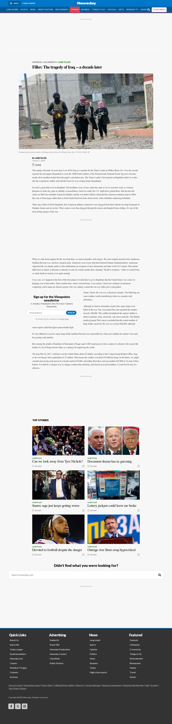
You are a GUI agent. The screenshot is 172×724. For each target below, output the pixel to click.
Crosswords (135, 649)
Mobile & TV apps (18, 667)
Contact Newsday (93, 685)
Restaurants (61, 9)
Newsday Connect (58, 654)
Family (133, 667)
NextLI (133, 677)
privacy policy (64, 319)
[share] (83, 466)
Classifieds (55, 658)
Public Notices (56, 663)
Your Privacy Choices (17, 688)
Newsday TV (132, 9)
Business (85, 9)
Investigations (45, 9)
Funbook (134, 640)
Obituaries (135, 644)
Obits (121, 9)
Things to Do (98, 9)
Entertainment (136, 658)
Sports (24, 9)
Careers (13, 663)
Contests (14, 672)
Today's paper (16, 649)
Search (144, 9)
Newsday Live (16, 658)
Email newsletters (18, 654)
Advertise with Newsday (133, 685)
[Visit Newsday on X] (18, 706)
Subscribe (14, 644)
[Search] (160, 574)
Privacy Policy (47, 685)
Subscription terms (32, 685)
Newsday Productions (60, 649)
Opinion (75, 9)
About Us (14, 640)
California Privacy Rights (64, 685)
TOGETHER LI (159, 9)
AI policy (154, 685)
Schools (112, 9)
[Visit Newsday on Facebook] (11, 706)
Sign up (71, 313)
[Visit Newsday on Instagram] (24, 706)
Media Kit (54, 640)
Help (147, 685)
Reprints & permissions (112, 685)
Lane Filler (64, 62)
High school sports (98, 672)
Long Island (12, 9)
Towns (93, 667)
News (32, 9)
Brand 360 (54, 644)
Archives (14, 677)
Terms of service (15, 685)
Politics (93, 654)
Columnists (50, 62)
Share (38, 165)
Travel (133, 672)
